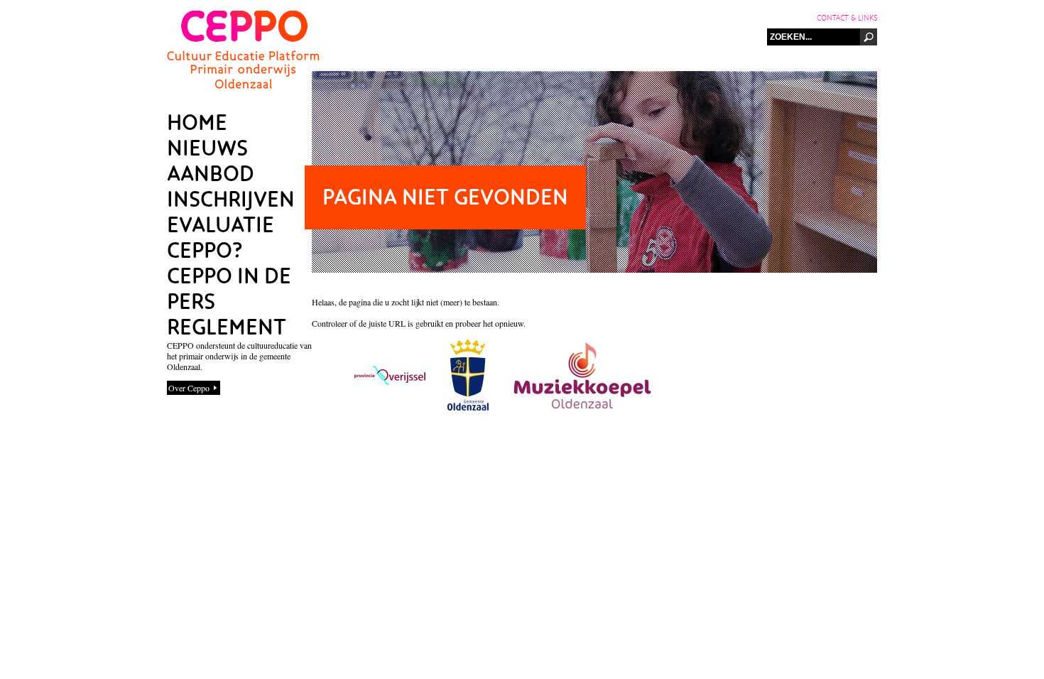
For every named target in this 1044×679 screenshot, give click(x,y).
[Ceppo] (243, 85)
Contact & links (847, 18)
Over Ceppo (189, 387)
